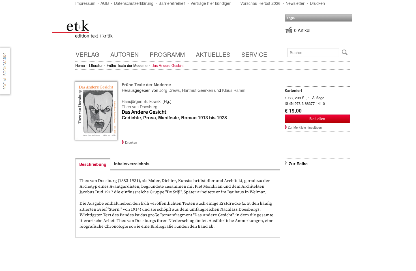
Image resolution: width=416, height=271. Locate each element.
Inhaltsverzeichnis (131, 163)
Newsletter (295, 3)
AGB (104, 3)
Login (291, 18)
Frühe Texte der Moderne (127, 65)
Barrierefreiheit (171, 3)
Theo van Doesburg (139, 106)
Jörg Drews (169, 90)
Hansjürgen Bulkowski (141, 101)
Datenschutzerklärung (133, 3)
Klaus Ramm (233, 90)
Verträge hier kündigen (210, 3)
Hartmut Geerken (197, 90)
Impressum (85, 3)
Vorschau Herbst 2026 (260, 3)
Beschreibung (92, 164)
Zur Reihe (298, 163)
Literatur (95, 65)
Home (80, 65)
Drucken (317, 3)
